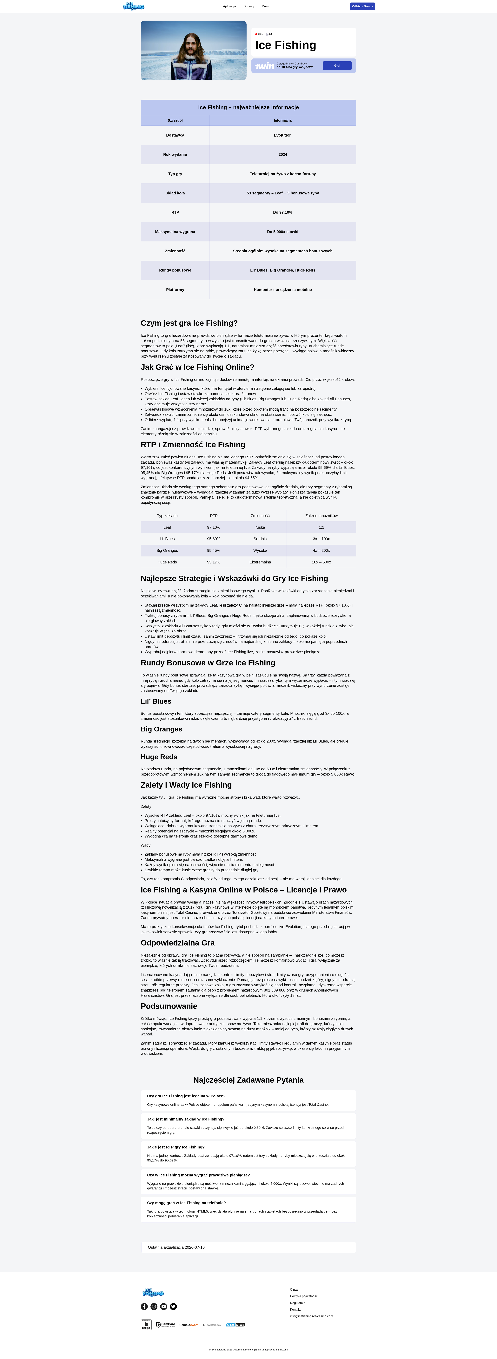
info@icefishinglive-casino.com (311, 1316)
